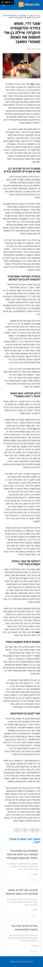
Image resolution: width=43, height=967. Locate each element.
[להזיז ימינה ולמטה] (3, 3)
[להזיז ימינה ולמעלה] (3, 1)
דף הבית (37, 15)
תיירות (17, 830)
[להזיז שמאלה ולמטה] (1, 3)
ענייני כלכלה (35, 830)
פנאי (24, 830)
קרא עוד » (35, 874)
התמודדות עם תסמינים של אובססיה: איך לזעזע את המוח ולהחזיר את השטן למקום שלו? (22, 854)
